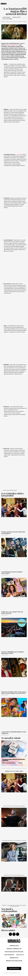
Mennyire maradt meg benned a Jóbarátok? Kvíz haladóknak (13, 532)
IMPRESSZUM (14, 957)
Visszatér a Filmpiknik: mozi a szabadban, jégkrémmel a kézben (12, 652)
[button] (13, 3)
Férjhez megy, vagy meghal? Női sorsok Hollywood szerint (12, 612)
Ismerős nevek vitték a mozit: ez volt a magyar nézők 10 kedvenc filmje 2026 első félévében (14, 692)
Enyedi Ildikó (19, 154)
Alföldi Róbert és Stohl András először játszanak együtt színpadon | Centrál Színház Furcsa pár (14, 906)
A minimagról (14, 945)
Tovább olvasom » (5, 534)
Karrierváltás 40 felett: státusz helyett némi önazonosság (14, 875)
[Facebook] (10, 934)
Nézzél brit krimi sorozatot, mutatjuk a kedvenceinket (12, 572)
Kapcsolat (20, 954)
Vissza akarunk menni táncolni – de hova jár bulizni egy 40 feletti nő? (14, 840)
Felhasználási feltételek (14, 951)
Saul (9, 64)
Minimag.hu (9, 771)
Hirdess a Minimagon (14, 948)
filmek (7, 490)
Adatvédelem (9, 954)
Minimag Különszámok (14, 960)
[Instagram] (17, 934)
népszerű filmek (13, 490)
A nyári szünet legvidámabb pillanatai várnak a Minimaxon (13, 732)
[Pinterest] (14, 934)
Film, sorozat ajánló (7, 19)
